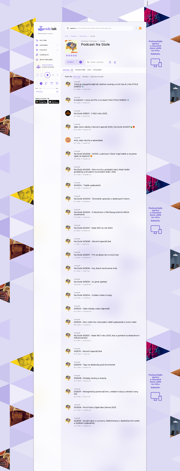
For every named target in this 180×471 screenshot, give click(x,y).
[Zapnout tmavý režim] (138, 28)
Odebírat (70, 62)
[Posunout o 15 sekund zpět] (37, 75)
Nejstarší (85, 77)
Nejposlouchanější (96, 77)
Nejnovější (76, 77)
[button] (47, 45)
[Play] (47, 75)
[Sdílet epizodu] (142, 85)
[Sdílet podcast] (110, 62)
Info (89, 70)
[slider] (40, 88)
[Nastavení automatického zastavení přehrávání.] (46, 83)
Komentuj (39, 91)
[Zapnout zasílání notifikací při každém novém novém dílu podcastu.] (115, 62)
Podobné (97, 70)
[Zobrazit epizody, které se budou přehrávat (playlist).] (57, 83)
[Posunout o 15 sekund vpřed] (42, 75)
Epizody (68, 70)
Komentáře (80, 70)
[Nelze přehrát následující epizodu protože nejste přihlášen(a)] (53, 75)
